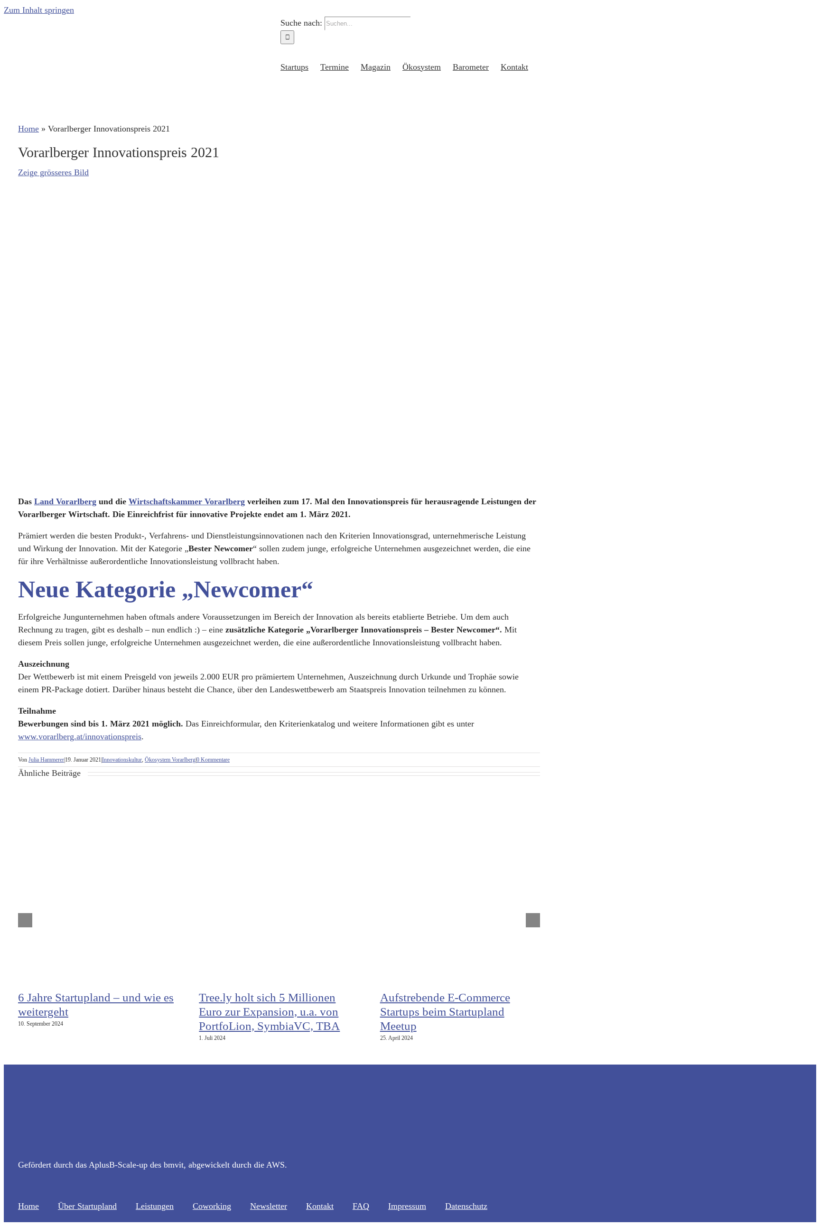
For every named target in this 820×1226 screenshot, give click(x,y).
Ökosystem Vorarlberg (170, 759)
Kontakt (320, 1206)
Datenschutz (466, 1206)
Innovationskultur (122, 759)
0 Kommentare (213, 759)
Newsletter (268, 1206)
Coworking (212, 1206)
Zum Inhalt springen (39, 10)
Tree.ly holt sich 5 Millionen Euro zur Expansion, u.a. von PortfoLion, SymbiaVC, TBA (269, 1011)
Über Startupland (87, 1206)
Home (28, 128)
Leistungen (155, 1206)
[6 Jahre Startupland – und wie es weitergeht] (136, 977)
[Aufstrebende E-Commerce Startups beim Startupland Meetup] (498, 977)
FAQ (361, 1206)
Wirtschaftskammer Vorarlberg (187, 501)
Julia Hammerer (46, 759)
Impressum (407, 1206)
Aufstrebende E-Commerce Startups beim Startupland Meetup (445, 1011)
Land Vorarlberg (65, 501)
